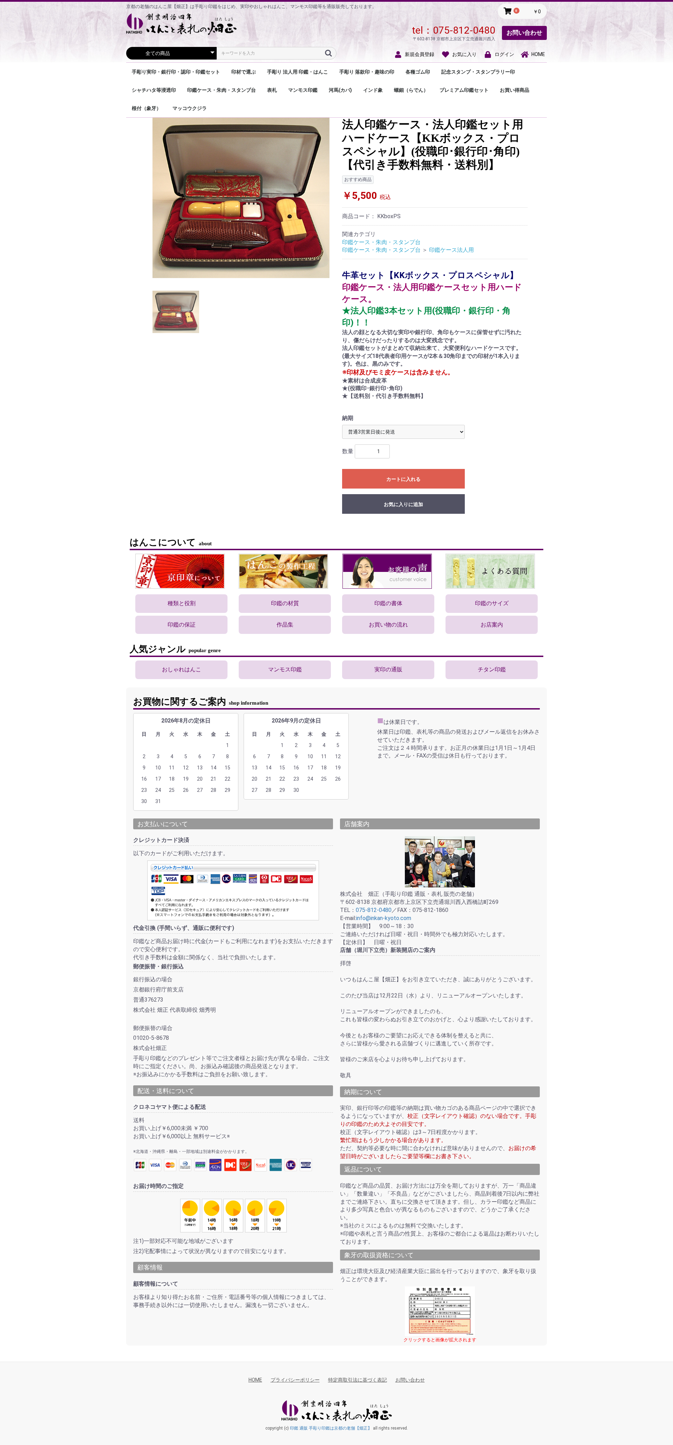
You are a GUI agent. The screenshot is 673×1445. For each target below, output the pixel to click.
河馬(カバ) (340, 90)
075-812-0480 (464, 30)
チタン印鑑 (492, 669)
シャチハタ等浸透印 (154, 90)
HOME (255, 1380)
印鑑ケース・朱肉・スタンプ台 (221, 90)
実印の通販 (388, 669)
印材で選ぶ (243, 72)
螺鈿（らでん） (411, 90)
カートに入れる (403, 479)
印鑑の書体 (388, 603)
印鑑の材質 (285, 603)
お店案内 (492, 624)
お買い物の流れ (388, 624)
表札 (272, 90)
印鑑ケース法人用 (451, 250)
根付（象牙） (146, 108)
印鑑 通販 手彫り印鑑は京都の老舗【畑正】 (331, 1428)
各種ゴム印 (418, 72)
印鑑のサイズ (492, 603)
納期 (347, 418)
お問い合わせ (524, 32)
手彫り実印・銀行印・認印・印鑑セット (176, 72)
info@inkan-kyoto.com (383, 918)
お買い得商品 (514, 90)
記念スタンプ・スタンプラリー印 (478, 72)
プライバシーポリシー (295, 1380)
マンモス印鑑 (303, 90)
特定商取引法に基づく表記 (357, 1380)
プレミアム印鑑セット (464, 90)
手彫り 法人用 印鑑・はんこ (297, 72)
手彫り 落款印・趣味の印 (366, 72)
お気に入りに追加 (403, 504)
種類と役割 (182, 603)
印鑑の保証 (182, 624)
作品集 (285, 624)
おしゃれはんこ (181, 669)
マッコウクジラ (189, 108)
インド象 (373, 90)
